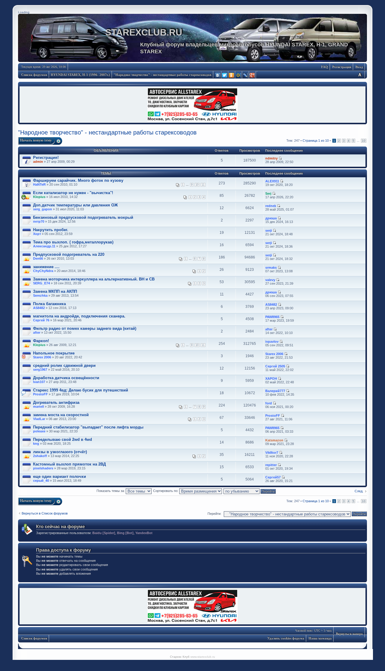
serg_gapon (42, 209)
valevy (270, 280)
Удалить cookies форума (285, 638)
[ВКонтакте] (217, 75)
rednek (270, 206)
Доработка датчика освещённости (66, 378)
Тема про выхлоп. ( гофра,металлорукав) (73, 242)
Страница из (316, 140)
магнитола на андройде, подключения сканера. (79, 316)
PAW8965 (272, 317)
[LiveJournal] (245, 75)
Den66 (38, 258)
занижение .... (46, 266)
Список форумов (34, 74)
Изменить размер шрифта (360, 74)
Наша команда (320, 638)
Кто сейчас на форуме (60, 526)
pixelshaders (43, 468)
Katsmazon (274, 440)
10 (363, 140)
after (36, 332)
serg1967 (40, 369)
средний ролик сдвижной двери (64, 365)
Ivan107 (39, 382)
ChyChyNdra (43, 271)
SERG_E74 (41, 283)
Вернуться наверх (349, 633)
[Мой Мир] (238, 75)
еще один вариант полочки (59, 476)
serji (268, 230)
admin (38, 161)
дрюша (271, 218)
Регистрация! (46, 157)
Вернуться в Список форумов (45, 513)
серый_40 (41, 480)
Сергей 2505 (275, 366)
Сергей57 (273, 477)
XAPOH (271, 378)
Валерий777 (275, 391)
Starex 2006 (42, 357)
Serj (268, 193)
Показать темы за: (111, 491)
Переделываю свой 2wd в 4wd (62, 439)
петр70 (38, 221)
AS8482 (39, 308)
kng (36, 443)
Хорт (37, 234)
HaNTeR (39, 184)
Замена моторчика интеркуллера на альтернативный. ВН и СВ (94, 279)
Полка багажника (49, 303)
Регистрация (341, 67)
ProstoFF (40, 394)
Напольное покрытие (54, 353)
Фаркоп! (41, 341)
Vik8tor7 (271, 452)
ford (268, 403)
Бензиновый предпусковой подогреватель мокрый (83, 217)
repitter (271, 465)
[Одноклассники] (231, 75)
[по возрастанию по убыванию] (249, 491)
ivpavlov (272, 341)
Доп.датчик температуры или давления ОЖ (75, 205)
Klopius (39, 197)
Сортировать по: (166, 491)
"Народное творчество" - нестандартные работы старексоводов (162, 74)
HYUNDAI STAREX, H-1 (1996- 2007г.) (80, 74)
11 (203, 184)
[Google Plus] (252, 75)
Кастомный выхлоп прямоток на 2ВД (69, 464)
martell (38, 406)
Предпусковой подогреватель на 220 (68, 254)
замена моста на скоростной (61, 415)
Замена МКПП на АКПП (55, 291)
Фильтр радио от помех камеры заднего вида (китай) (84, 328)
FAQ (324, 67)
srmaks (271, 267)
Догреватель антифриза (56, 402)
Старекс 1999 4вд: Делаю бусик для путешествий (80, 390)
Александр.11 (44, 246)
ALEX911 (272, 181)
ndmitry (271, 158)
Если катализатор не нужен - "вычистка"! (73, 192)
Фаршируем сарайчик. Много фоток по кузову (78, 180)
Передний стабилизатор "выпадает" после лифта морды (88, 427)
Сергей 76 (41, 320)
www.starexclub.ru (202, 656)
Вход (359, 67)
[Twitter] (224, 75)
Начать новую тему (36, 140)
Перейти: (214, 513)
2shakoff (40, 456)
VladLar (39, 419)
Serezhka (40, 295)
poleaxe (39, 431)
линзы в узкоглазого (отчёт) (60, 452)
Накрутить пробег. (50, 229)
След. (359, 491)
